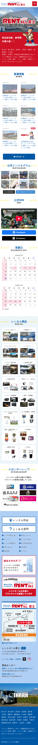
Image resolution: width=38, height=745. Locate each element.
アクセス (24, 551)
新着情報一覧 (19, 157)
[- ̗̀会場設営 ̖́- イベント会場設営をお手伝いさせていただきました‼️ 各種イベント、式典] (14, 175)
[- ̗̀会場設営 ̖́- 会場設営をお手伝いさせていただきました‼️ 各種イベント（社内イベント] (5, 175)
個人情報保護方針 (26, 543)
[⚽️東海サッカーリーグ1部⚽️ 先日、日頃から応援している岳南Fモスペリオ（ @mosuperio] (24, 175)
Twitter (24, 659)
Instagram (29, 659)
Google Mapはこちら (10, 643)
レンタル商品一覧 (9, 535)
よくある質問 (20, 529)
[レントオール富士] (19, 695)
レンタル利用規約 (9, 543)
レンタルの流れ (26, 539)
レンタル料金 (20, 520)
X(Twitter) (20, 238)
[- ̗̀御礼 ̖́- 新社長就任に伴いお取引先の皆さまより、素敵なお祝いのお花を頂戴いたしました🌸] (14, 184)
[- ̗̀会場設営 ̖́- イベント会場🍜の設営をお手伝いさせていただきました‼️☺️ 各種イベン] (33, 175)
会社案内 (24, 547)
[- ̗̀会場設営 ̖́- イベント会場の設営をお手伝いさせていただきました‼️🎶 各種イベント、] (24, 184)
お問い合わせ (8, 547)
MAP (23, 648)
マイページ (7, 539)
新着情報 (6, 551)
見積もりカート (26, 535)
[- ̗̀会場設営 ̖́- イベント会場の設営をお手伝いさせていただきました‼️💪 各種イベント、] (5, 184)
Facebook (20, 232)
